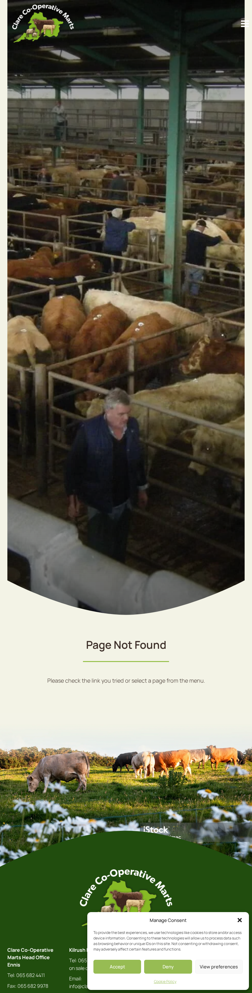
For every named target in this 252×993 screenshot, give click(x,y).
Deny (168, 966)
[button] (240, 920)
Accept (117, 966)
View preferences (219, 966)
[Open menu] (245, 23)
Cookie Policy (165, 981)
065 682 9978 (33, 986)
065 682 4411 (30, 975)
